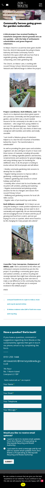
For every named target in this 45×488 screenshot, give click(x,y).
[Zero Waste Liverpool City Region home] (22, 5)
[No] (42, 481)
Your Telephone (10, 401)
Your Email (8, 393)
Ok (23, 484)
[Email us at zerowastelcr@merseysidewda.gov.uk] (6, 3)
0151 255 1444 (11, 356)
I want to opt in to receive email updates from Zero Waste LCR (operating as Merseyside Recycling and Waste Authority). (23, 442)
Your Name (8, 384)
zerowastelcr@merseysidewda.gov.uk (21, 362)
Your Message (10, 410)
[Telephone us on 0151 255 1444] (2, 3)
